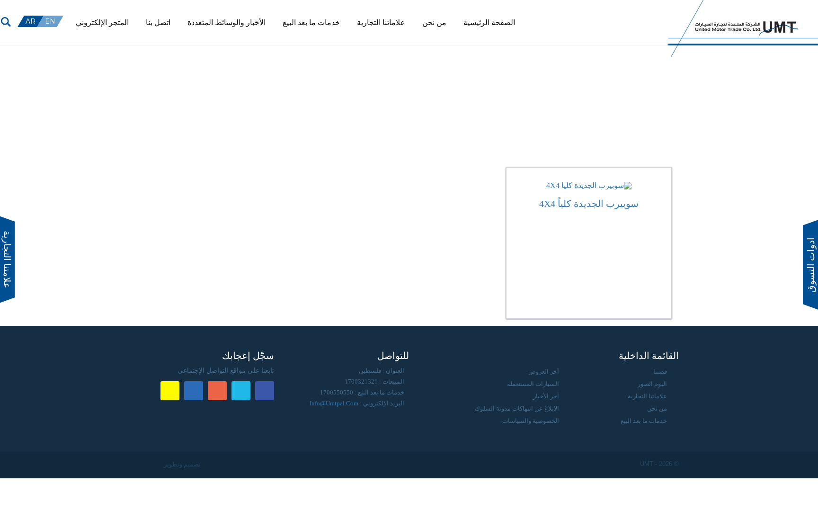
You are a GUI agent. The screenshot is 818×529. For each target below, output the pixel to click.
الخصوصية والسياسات (530, 420)
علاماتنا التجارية (647, 396)
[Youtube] (640, 19)
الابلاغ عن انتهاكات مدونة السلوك (517, 408)
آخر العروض (543, 371)
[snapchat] (619, 19)
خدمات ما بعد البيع (644, 420)
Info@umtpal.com (334, 403)
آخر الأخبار (546, 396)
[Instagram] (630, 19)
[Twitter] (651, 19)
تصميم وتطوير (181, 464)
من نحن (657, 408)
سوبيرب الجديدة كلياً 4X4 (589, 203)
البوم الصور (652, 383)
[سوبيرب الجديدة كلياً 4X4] (588, 185)
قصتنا (660, 371)
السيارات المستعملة (533, 383)
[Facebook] (661, 19)
